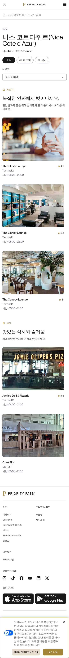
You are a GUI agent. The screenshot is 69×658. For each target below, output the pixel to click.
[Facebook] (21, 578)
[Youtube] (30, 578)
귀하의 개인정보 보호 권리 (26, 652)
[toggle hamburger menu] (64, 4)
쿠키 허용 (52, 652)
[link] (18, 598)
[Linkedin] (38, 578)
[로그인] (4, 4)
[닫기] (63, 622)
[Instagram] (4, 578)
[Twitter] (47, 578)
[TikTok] (13, 578)
